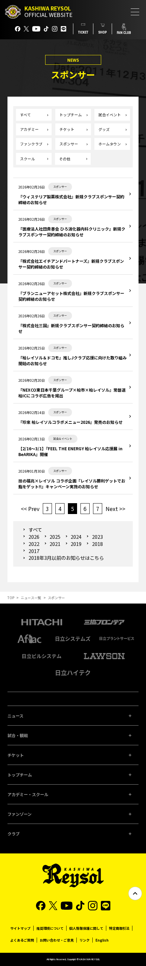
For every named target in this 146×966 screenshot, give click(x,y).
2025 (55, 536)
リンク (84, 940)
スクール (27, 158)
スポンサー (68, 143)
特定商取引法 (119, 928)
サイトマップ (20, 928)
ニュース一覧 (31, 597)
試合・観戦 (17, 735)
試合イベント (109, 114)
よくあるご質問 (22, 940)
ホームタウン (109, 143)
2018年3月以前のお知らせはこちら (66, 557)
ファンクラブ (31, 143)
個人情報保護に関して (86, 928)
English (102, 940)
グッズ (104, 129)
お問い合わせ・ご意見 (57, 940)
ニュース (15, 715)
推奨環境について (49, 928)
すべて (25, 114)
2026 (34, 536)
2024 (76, 536)
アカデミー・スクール (27, 794)
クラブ (13, 833)
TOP (10, 597)
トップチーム (70, 114)
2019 (76, 543)
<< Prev (30, 509)
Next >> (115, 509)
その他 (64, 158)
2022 (34, 543)
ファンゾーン (19, 814)
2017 (34, 550)
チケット (66, 129)
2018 (97, 543)
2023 (97, 536)
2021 (55, 543)
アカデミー (29, 129)
